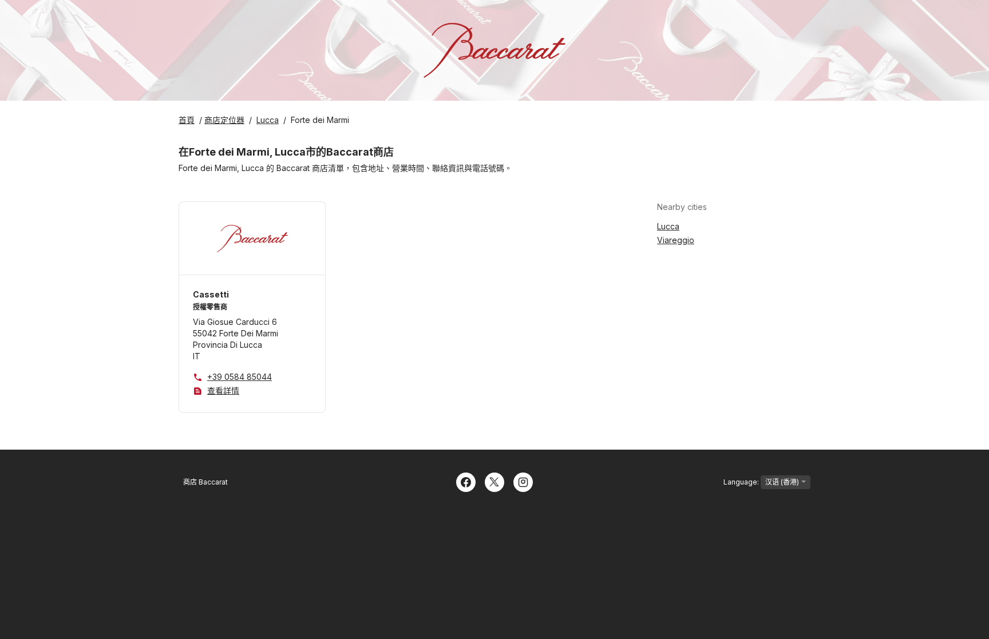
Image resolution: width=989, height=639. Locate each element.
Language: (742, 482)
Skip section (734, 207)
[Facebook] (466, 481)
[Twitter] (494, 481)
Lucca (668, 226)
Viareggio (675, 240)
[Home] (494, 50)
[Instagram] (523, 481)
